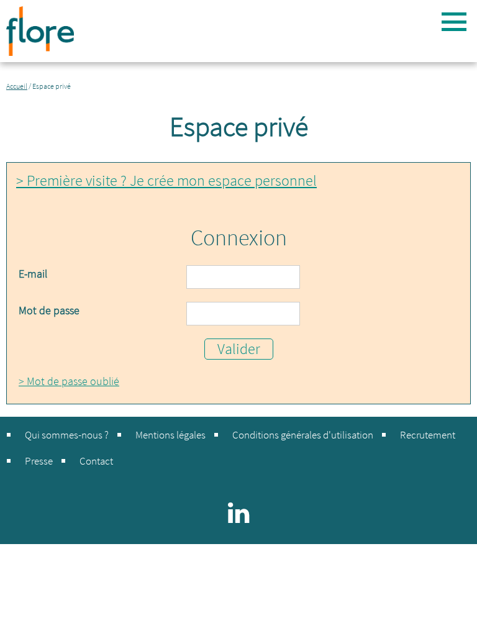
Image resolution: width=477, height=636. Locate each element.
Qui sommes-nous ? (67, 435)
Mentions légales (170, 435)
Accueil (16, 86)
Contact (96, 461)
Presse (39, 461)
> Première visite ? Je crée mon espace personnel (166, 180)
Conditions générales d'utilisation (302, 435)
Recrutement (427, 435)
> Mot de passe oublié (69, 381)
